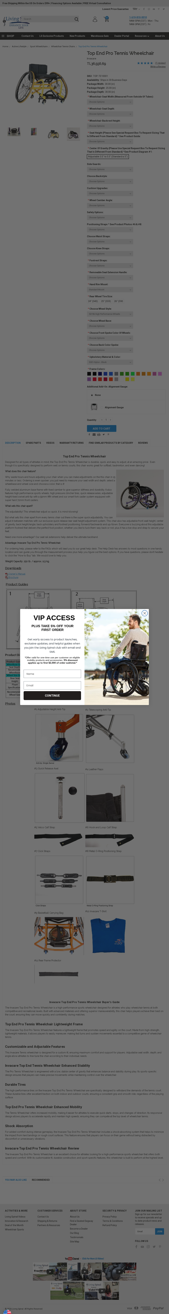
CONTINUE (52, 695)
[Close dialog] (145, 613)
